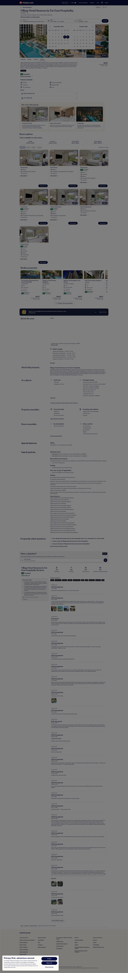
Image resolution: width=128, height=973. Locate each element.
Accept (49, 958)
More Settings (49, 967)
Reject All (49, 963)
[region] (30, 963)
